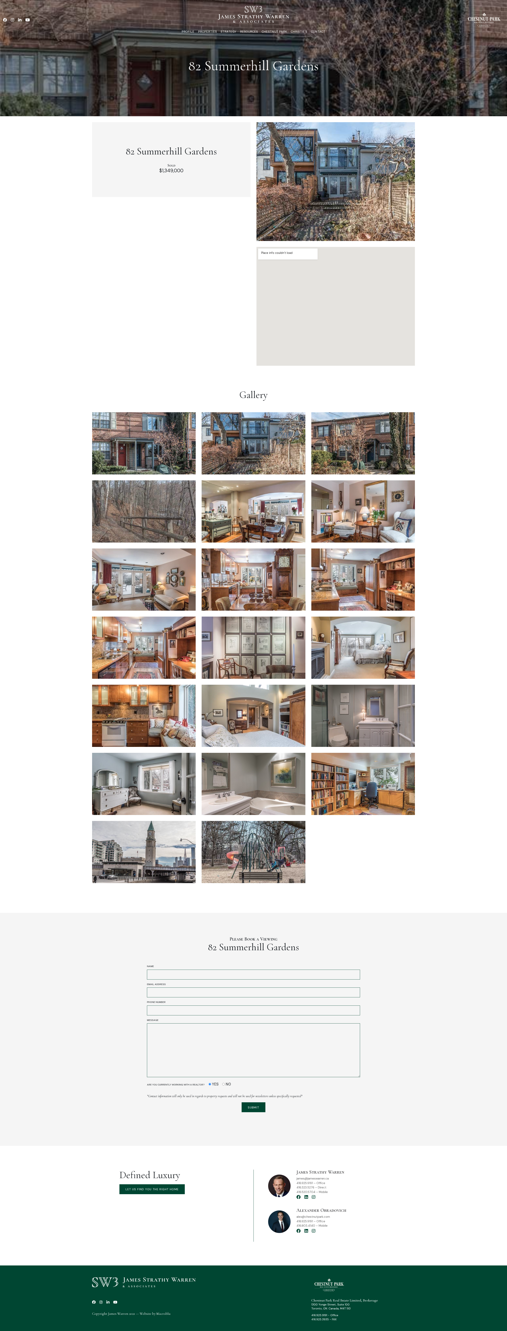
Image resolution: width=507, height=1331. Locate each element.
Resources (249, 31)
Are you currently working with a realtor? (189, 1084)
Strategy (228, 31)
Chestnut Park (274, 31)
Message (152, 1020)
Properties (207, 31)
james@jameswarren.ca (312, 1179)
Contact (318, 31)
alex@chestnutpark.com (313, 1217)
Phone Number (156, 1002)
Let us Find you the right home (152, 1189)
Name (150, 966)
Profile (188, 31)
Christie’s (299, 31)
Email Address (156, 984)
